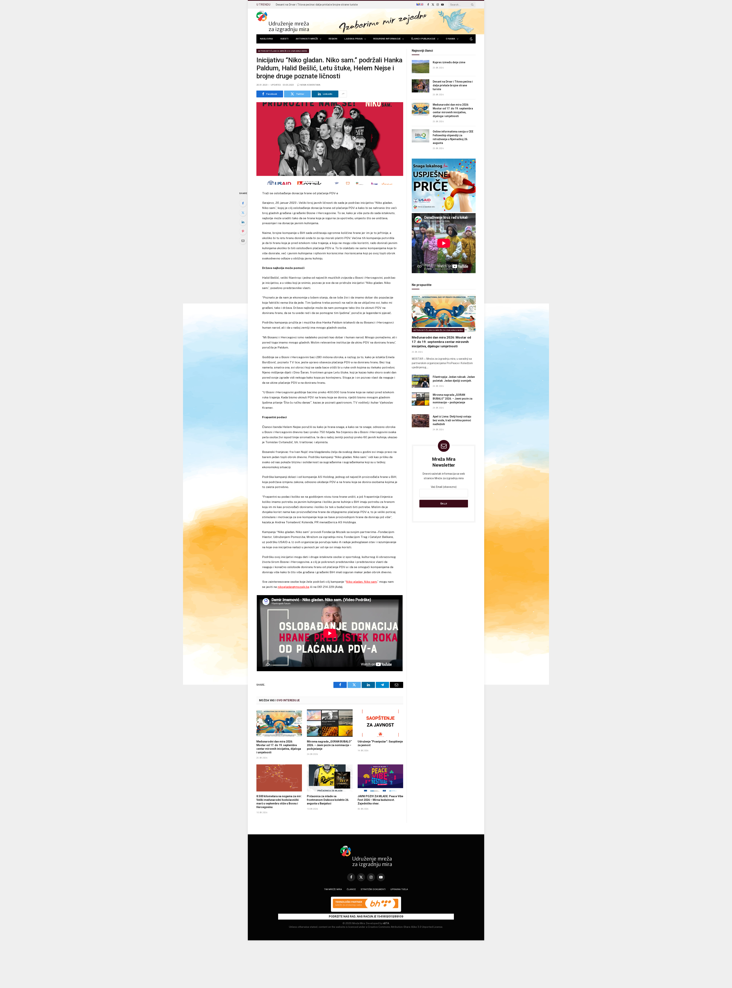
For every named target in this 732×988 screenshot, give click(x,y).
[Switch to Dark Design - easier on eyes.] (471, 38)
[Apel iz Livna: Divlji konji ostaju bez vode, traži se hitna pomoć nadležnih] (420, 420)
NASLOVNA (266, 38)
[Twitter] (242, 212)
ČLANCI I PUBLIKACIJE (423, 38)
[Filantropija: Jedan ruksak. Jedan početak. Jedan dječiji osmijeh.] (420, 381)
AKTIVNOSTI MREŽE (307, 38)
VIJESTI (284, 38)
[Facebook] (242, 203)
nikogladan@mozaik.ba (293, 587)
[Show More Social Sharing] (343, 94)
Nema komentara (310, 85)
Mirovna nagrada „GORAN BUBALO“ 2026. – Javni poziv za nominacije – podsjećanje (329, 745)
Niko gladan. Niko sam (361, 581)
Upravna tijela (399, 889)
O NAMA (450, 38)
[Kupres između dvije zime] (420, 66)
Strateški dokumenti (373, 889)
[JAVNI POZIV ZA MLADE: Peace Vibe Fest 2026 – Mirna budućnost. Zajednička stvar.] (380, 777)
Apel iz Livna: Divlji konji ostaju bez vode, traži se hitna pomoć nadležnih (452, 420)
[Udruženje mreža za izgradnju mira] (282, 21)
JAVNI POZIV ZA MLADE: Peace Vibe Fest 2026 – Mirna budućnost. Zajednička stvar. (380, 800)
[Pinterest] (242, 231)
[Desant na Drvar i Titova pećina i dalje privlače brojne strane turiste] (420, 85)
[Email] (242, 240)
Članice (351, 889)
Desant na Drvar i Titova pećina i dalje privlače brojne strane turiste (453, 85)
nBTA (386, 923)
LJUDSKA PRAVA (353, 38)
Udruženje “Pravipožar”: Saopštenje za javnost (380, 743)
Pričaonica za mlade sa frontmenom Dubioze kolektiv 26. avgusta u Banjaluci (328, 800)
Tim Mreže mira (333, 889)
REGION (333, 38)
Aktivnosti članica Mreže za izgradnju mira (282, 51)
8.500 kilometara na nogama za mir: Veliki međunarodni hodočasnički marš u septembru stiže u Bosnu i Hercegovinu (279, 802)
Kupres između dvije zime (449, 62)
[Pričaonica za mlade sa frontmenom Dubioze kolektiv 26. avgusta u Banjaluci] (329, 777)
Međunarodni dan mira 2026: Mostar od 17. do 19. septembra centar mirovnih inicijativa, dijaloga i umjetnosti (318, 4)
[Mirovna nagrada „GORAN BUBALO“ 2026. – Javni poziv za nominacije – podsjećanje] (329, 723)
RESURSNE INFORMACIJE (387, 38)
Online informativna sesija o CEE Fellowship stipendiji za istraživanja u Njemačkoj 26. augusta (453, 137)
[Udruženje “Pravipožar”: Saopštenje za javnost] (380, 723)
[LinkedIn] (242, 222)
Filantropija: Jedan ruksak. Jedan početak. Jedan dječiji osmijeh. (454, 378)
